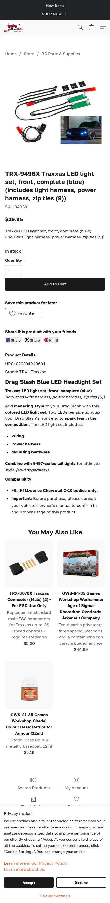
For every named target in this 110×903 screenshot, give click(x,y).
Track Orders (33, 806)
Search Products (33, 787)
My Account (76, 787)
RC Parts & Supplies (60, 53)
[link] (55, 14)
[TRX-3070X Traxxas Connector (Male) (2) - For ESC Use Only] (29, 563)
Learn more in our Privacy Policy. (36, 863)
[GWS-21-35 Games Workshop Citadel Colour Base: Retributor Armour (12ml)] (29, 685)
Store (29, 53)
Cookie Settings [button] (55, 895)
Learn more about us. (24, 869)
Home (11, 53)
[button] (13, 27)
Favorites (76, 806)
